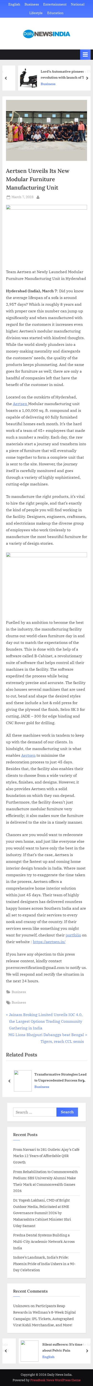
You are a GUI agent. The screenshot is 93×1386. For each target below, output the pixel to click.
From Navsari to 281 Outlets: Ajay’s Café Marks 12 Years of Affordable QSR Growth (46, 1155)
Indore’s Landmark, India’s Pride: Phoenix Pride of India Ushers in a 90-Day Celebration (44, 1263)
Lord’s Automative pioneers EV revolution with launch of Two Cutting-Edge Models (56, 74)
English (14, 4)
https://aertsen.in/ (49, 941)
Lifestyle (36, 13)
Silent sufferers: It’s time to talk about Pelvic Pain (58, 1347)
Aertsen (20, 403)
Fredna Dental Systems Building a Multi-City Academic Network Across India (44, 1241)
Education (55, 13)
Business (32, 4)
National (77, 4)
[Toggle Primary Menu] (85, 54)
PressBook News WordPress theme (55, 1380)
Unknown (21, 1305)
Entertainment (55, 4)
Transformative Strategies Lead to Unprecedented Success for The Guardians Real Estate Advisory (60, 1077)
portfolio (73, 935)
